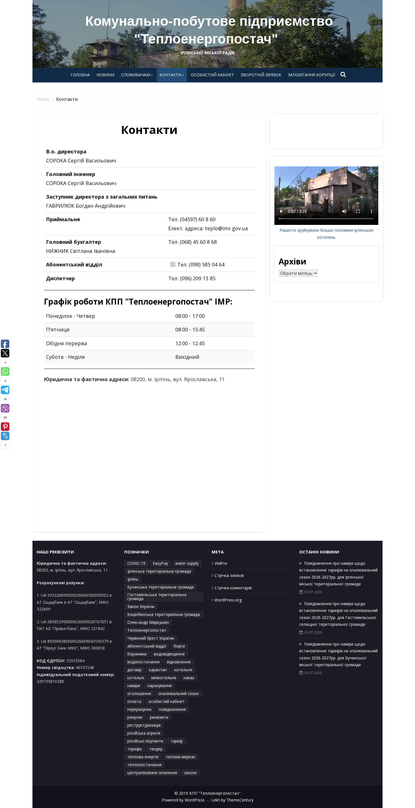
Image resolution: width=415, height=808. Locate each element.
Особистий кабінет (212, 74)
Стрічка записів (229, 575)
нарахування (159, 685)
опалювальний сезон (178, 693)
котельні (135, 677)
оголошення (139, 693)
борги (179, 646)
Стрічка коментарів (233, 587)
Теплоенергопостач (146, 630)
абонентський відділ (146, 646)
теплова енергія (142, 756)
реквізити (159, 717)
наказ (189, 677)
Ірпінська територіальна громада (159, 571)
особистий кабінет (166, 701)
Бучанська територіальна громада (160, 587)
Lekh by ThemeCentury (232, 800)
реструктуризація (144, 725)
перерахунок (139, 709)
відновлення (179, 661)
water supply (186, 563)
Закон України (140, 606)
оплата (134, 701)
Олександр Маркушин (148, 622)
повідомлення (172, 709)
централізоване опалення (152, 772)
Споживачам (135, 74)
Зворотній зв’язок (261, 74)
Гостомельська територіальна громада (156, 596)
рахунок (135, 717)
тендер (156, 748)
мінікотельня (163, 677)
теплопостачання (144, 764)
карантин (158, 669)
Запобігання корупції (311, 74)
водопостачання (143, 661)
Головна (80, 74)
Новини (105, 74)
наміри (133, 685)
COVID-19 (136, 563)
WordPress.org (228, 600)
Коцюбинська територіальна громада (163, 614)
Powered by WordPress (183, 800)
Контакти (170, 74)
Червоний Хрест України (150, 638)
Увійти (221, 563)
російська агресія (143, 733)
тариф (177, 741)
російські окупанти (145, 741)
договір (134, 669)
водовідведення (169, 654)
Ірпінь (132, 579)
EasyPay (160, 563)
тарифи (134, 748)
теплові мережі (180, 756)
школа (190, 772)
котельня (183, 669)
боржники (137, 654)
